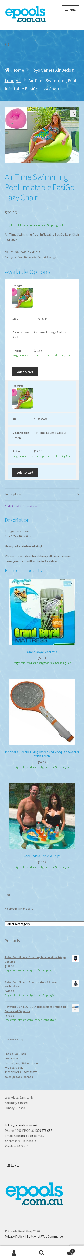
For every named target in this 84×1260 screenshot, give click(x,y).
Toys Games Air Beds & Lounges (37, 257)
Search (42, 1253)
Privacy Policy (14, 1236)
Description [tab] (13, 494)
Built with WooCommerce (45, 1236)
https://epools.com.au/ (21, 1125)
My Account (14, 1253)
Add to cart (25, 372)
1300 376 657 (43, 1130)
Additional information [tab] (21, 506)
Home (18, 70)
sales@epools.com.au (19, 1077)
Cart (64, 1249)
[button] (73, 113)
